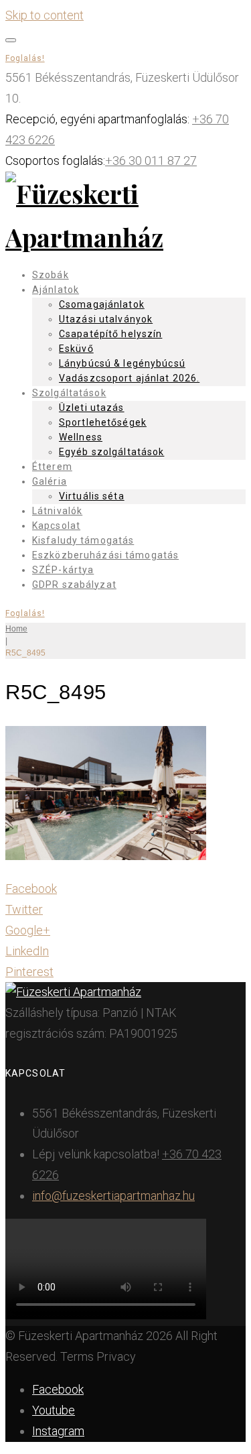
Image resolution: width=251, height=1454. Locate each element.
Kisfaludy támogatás (83, 540)
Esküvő (76, 348)
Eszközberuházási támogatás (105, 555)
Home (16, 628)
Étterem (52, 466)
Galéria (49, 481)
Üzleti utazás (91, 407)
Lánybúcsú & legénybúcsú (122, 363)
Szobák (50, 274)
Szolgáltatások (69, 392)
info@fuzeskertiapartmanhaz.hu (113, 1196)
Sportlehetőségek (103, 422)
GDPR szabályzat (74, 584)
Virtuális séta (91, 496)
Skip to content (44, 15)
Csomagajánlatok (102, 304)
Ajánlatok (55, 289)
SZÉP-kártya (63, 569)
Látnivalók (57, 510)
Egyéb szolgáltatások (111, 451)
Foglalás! (25, 58)
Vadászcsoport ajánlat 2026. (129, 378)
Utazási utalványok (106, 319)
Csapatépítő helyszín (110, 333)
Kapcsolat (56, 525)
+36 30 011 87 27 (151, 161)
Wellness (80, 437)
